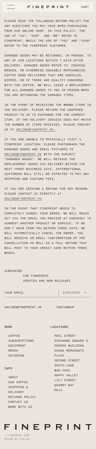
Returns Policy (22, 397)
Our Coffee (18, 382)
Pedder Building (69, 346)
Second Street (67, 360)
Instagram (65, 307)
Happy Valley (66, 375)
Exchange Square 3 (71, 341)
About (13, 377)
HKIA (58, 390)
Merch (13, 351)
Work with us (20, 407)
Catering (16, 355)
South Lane (64, 365)
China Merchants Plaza (69, 353)
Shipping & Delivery (18, 389)
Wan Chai (62, 370)
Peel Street (65, 336)
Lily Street (65, 380)
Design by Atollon (17, 439)
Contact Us (18, 402)
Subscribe (71, 293)
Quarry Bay (64, 385)
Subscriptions (21, 341)
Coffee (14, 336)
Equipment (17, 346)
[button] (12, 7)
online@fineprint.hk (35, 129)
